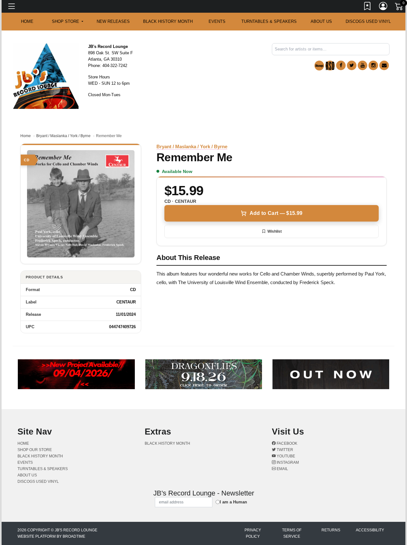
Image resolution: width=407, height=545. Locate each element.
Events (217, 21)
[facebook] (340, 65)
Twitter (284, 450)
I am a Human (233, 502)
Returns (330, 530)
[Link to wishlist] (367, 7)
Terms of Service (291, 533)
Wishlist (274, 231)
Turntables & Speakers (269, 21)
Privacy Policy (253, 533)
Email (282, 469)
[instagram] (373, 65)
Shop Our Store (34, 450)
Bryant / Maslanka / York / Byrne (63, 136)
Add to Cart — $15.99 (276, 213)
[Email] (384, 65)
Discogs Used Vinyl (368, 21)
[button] (67, 21)
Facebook (286, 443)
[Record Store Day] (330, 65)
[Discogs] (319, 65)
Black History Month (168, 21)
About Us (321, 21)
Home (25, 136)
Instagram (287, 462)
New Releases (113, 21)
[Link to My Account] (383, 7)
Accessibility (370, 530)
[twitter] (351, 65)
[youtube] (362, 65)
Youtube (285, 456)
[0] (399, 7)
